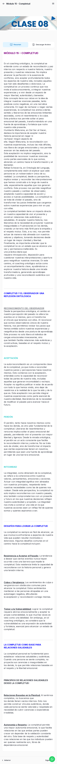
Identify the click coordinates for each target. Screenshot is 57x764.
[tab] (15, 44)
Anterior (7, 760)
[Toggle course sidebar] (53, 3)
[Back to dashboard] (3, 3)
